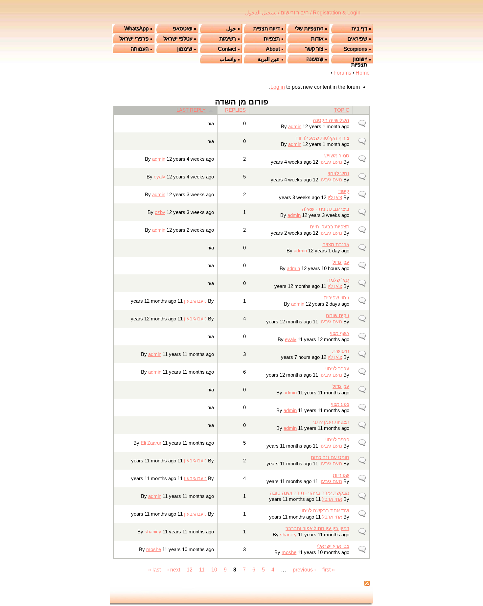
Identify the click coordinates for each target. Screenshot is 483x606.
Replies (235, 110)
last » (154, 569)
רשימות (227, 38)
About (273, 49)
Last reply (191, 110)
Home (363, 73)
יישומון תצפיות (359, 61)
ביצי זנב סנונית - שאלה (325, 209)
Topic (341, 110)
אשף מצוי (339, 333)
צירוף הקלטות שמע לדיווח (322, 138)
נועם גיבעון (330, 162)
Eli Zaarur (151, 443)
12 (190, 569)
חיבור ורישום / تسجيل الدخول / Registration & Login (302, 12)
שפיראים (357, 38)
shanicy (288, 534)
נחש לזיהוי (338, 173)
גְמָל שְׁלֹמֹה (338, 280)
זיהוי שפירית (336, 297)
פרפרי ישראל (134, 38)
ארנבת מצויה (335, 244)
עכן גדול (341, 262)
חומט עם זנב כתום (330, 457)
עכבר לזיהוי (337, 368)
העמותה (139, 49)
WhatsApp (136, 28)
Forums (342, 73)
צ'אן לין (335, 197)
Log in (277, 87)
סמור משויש (336, 155)
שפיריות (341, 475)
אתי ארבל (332, 499)
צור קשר (314, 49)
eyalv (159, 176)
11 (202, 569)
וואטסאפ (182, 28)
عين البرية (269, 59)
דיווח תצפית (266, 28)
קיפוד (343, 191)
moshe (289, 552)
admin (294, 126)
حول (231, 28)
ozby (160, 212)
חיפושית (340, 351)
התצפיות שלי (309, 28)
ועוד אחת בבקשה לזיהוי (324, 510)
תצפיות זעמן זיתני (331, 422)
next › (173, 569)
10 (214, 569)
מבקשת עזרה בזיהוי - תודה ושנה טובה (309, 493)
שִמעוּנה (314, 59)
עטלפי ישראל (177, 38)
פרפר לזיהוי (337, 439)
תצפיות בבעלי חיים (329, 226)
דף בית (359, 28)
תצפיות (272, 38)
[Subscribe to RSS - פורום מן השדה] (367, 584)
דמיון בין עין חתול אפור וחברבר (317, 528)
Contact (227, 49)
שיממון (184, 49)
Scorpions (355, 49)
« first (328, 569)
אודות (317, 38)
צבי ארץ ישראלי (333, 546)
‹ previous (304, 569)
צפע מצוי (340, 404)
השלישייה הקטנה (331, 120)
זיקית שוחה (337, 315)
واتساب (227, 59)
